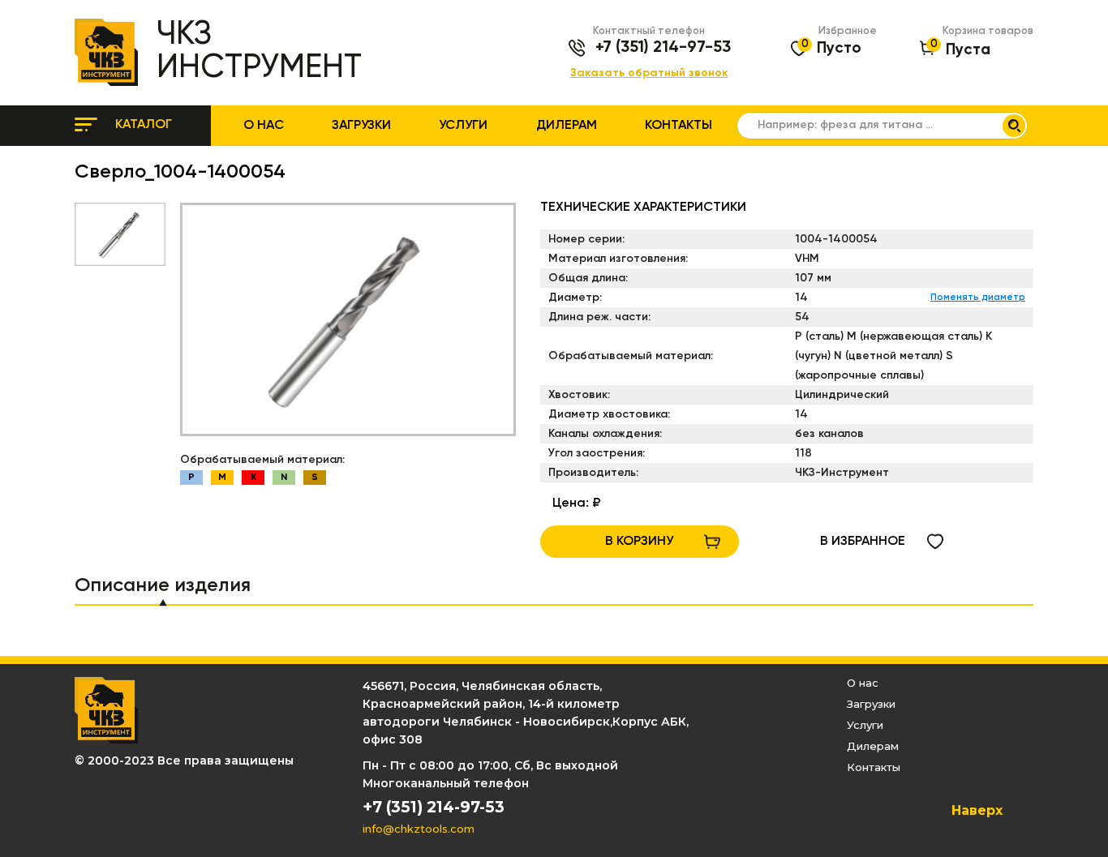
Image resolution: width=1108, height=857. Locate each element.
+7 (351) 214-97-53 (663, 48)
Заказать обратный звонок (649, 73)
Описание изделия (163, 586)
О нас (263, 125)
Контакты (678, 125)
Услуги (463, 125)
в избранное (862, 541)
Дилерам (566, 125)
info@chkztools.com (419, 828)
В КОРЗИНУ (639, 541)
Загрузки (361, 125)
